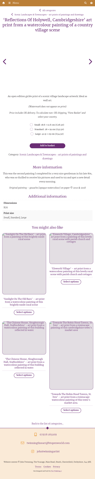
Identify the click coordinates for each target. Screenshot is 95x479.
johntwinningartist (48, 451)
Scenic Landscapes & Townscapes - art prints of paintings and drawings (49, 15)
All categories (49, 10)
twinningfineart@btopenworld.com (48, 443)
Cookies (47, 467)
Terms (38, 467)
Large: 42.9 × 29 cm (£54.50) (49, 134)
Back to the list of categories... (47, 424)
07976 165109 (48, 434)
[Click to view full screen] (47, 62)
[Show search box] (85, 3)
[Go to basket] (91, 3)
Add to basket (47, 146)
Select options (24, 312)
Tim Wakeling (55, 471)
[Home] (3, 3)
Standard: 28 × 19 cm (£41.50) (49, 129)
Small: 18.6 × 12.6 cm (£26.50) (49, 125)
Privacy (56, 467)
